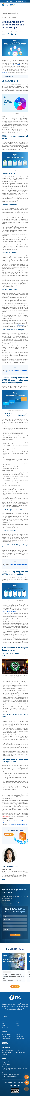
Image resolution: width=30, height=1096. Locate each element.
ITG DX (17, 1050)
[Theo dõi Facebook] (11, 1086)
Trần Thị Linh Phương (7, 31)
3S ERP (3, 1019)
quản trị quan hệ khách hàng (9, 611)
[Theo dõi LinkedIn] (19, 1086)
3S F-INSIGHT (5, 1027)
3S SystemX (18, 1019)
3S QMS (17, 1023)
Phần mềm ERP (19, 1034)
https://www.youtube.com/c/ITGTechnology (18, 824)
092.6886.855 (9, 1)
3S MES (3, 1023)
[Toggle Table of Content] (15, 76)
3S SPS (3, 1021)
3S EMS (17, 1025)
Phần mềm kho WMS (6, 1036)
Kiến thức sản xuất (6, 1038)
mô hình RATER (16, 64)
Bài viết (4, 17)
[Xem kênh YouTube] (15, 1086)
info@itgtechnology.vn (21, 1)
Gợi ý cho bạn (12, 17)
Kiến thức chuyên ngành (7, 1040)
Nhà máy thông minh (6, 1034)
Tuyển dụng (4, 1054)
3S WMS (18, 1021)
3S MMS (3, 1025)
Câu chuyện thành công (7, 1050)
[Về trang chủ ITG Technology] (15, 997)
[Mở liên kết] (26, 1077)
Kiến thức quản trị (12, 12)
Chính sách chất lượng (7, 1052)
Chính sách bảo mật (20, 1052)
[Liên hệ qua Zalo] (26, 1082)
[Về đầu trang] (26, 1089)
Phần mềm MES (19, 1036)
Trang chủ (4, 12)
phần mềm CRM (20, 325)
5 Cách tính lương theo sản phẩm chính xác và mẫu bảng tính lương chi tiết (13, 976)
